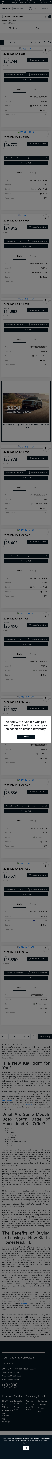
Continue (26, 737)
